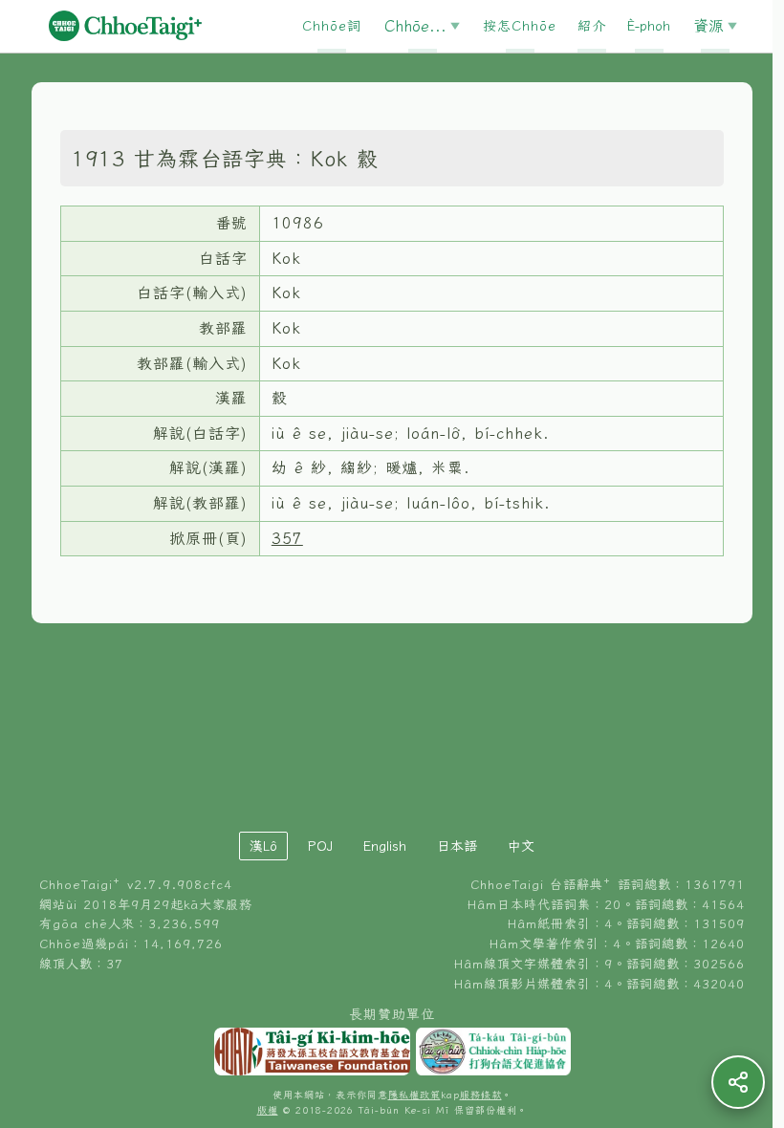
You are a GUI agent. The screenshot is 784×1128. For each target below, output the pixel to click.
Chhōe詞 (331, 25)
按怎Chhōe (519, 25)
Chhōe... (415, 25)
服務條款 (481, 1095)
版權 (267, 1110)
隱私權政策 (414, 1095)
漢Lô (263, 846)
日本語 (457, 846)
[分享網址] (738, 1082)
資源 (708, 25)
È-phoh (648, 25)
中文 (521, 846)
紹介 (591, 25)
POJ (320, 846)
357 (287, 538)
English (384, 846)
